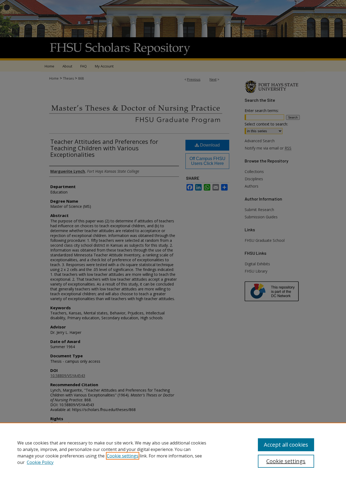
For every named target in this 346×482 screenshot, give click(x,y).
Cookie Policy (40, 462)
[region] (173, 452)
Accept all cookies (286, 444)
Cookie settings (122, 456)
